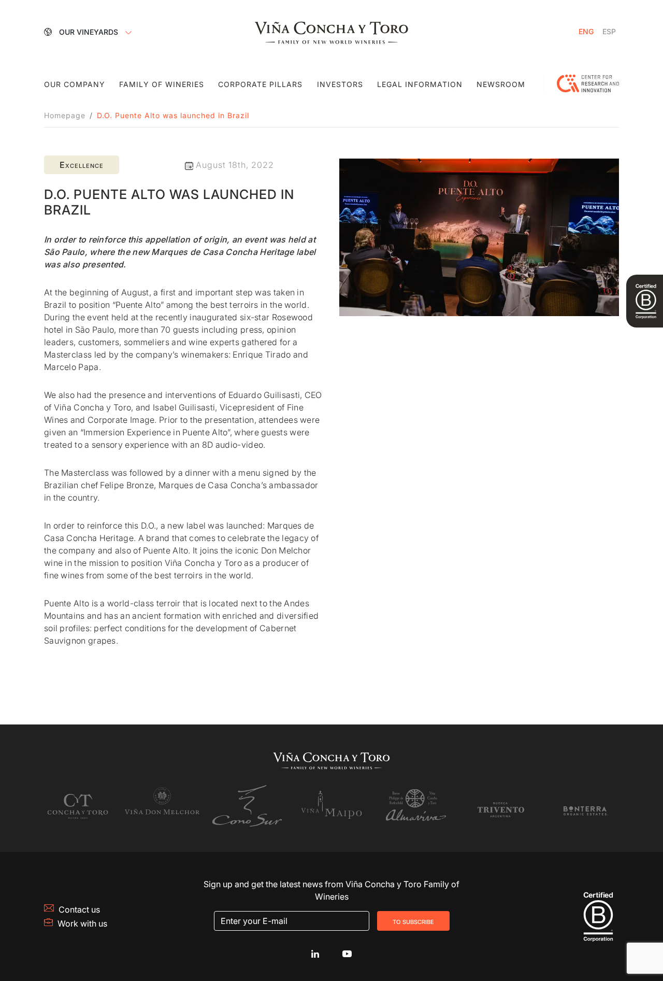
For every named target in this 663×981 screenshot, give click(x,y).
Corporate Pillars (260, 84)
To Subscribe (413, 921)
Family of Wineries (161, 84)
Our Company (74, 84)
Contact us (79, 909)
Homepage (64, 115)
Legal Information (420, 84)
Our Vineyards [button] (89, 31)
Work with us (82, 923)
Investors (340, 84)
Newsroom (501, 84)
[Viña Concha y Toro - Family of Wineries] (331, 32)
